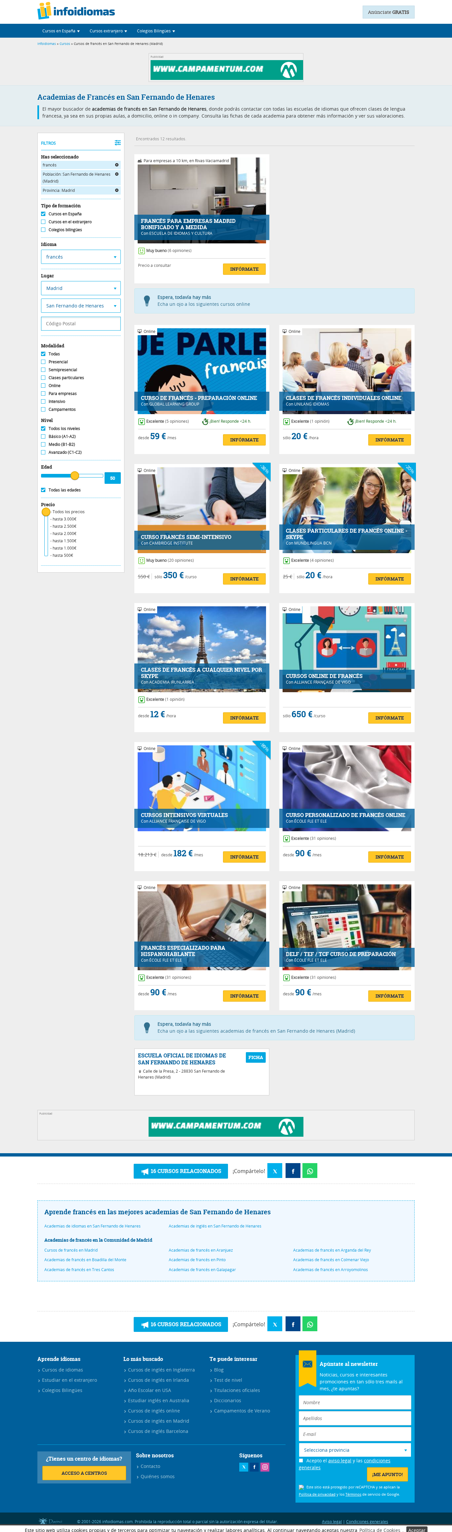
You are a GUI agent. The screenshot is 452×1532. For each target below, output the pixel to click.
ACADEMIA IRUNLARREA (171, 682)
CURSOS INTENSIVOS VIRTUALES (184, 815)
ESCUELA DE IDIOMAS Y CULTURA (180, 233)
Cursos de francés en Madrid (71, 1250)
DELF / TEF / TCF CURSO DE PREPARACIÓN (341, 954)
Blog (218, 1370)
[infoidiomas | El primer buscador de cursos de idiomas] (76, 12)
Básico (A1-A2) (62, 436)
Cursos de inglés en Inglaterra (161, 1370)
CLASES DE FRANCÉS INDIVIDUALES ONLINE (343, 398)
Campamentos (62, 409)
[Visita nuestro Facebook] (254, 1467)
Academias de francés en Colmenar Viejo (331, 1259)
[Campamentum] (228, 78)
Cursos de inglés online (153, 1410)
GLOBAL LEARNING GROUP (174, 404)
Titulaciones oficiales (236, 1390)
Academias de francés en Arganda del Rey (332, 1250)
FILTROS (48, 143)
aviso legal (339, 1460)
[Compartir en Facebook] (293, 1170)
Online (55, 385)
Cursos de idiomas (62, 1370)
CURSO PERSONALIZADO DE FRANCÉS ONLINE (345, 815)
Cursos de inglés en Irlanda (158, 1380)
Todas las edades (65, 489)
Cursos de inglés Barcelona (157, 1431)
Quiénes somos (157, 1476)
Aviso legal (332, 1521)
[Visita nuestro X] (243, 1467)
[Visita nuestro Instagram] (264, 1467)
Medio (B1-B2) (62, 444)
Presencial (58, 361)
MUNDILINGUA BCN (313, 543)
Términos (353, 1494)
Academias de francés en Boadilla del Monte (85, 1259)
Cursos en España (65, 213)
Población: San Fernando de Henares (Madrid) (77, 177)
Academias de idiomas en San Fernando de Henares (92, 1226)
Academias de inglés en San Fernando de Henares (215, 1226)
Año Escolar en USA (149, 1390)
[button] (61, 30)
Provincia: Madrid (59, 190)
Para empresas (63, 393)
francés (50, 164)
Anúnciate (388, 12)
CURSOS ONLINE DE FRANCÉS (324, 676)
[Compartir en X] (274, 1170)
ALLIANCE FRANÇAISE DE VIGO (322, 682)
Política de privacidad (317, 1494)
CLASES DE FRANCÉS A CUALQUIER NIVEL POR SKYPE (201, 673)
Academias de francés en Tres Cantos (79, 1269)
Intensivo (57, 401)
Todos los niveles (64, 428)
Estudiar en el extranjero (69, 1380)
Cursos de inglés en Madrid (158, 1421)
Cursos (65, 44)
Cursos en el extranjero (70, 221)
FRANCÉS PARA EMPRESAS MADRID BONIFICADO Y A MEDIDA (188, 224)
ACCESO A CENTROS (84, 1473)
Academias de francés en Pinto (197, 1259)
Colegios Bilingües (61, 1390)
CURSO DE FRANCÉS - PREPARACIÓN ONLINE (199, 398)
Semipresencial (63, 369)
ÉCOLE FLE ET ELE (310, 821)
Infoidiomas (46, 44)
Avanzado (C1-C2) (65, 452)
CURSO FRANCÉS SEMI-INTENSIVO (186, 537)
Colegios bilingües (65, 229)
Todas (54, 353)
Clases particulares (66, 377)
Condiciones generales (367, 1521)
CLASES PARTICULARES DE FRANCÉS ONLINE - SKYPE (346, 534)
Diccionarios (227, 1400)
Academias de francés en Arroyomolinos (330, 1269)
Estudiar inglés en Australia (158, 1400)
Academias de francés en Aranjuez (201, 1250)
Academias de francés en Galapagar (202, 1269)
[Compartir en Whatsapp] (309, 1170)
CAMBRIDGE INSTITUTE (171, 543)
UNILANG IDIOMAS (311, 404)
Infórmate (244, 269)
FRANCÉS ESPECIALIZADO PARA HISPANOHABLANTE (183, 951)
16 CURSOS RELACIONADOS (185, 1171)
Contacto (149, 1466)
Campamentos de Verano (241, 1410)
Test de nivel (227, 1380)
